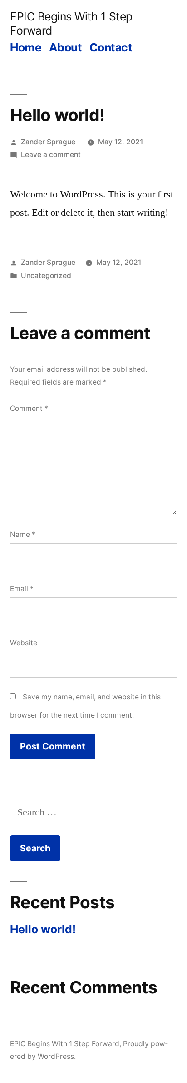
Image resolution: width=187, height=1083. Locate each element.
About (65, 47)
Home (25, 47)
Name (22, 534)
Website (23, 642)
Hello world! (43, 929)
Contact (111, 47)
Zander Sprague (48, 141)
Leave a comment (51, 154)
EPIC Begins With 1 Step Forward (64, 1043)
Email (22, 588)
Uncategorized (46, 275)
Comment (29, 408)
